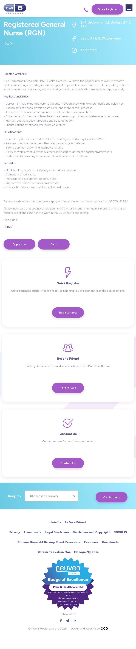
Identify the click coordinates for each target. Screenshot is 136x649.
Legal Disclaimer (57, 532)
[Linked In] (74, 621)
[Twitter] (67, 621)
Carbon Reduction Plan (54, 552)
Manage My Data (86, 552)
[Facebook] (60, 621)
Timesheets (32, 532)
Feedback (91, 542)
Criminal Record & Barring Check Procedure (49, 542)
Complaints (110, 542)
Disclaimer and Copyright (91, 532)
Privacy (14, 532)
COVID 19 (120, 532)
